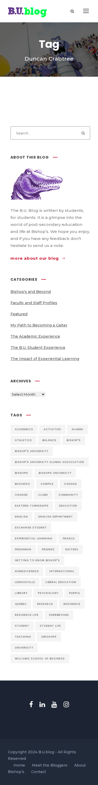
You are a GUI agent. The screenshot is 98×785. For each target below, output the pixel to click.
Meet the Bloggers (49, 765)
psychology (48, 593)
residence (72, 604)
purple (74, 593)
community (68, 495)
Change (21, 495)
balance (49, 440)
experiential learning (33, 538)
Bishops (21, 473)
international (61, 571)
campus (47, 484)
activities (52, 429)
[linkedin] (42, 704)
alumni (77, 429)
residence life (26, 615)
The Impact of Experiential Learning (44, 358)
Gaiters (71, 549)
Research (45, 604)
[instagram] (66, 704)
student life (50, 626)
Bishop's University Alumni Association (49, 462)
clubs (43, 495)
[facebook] (31, 704)
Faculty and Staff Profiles (33, 302)
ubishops (49, 637)
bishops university (55, 473)
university (24, 648)
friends (48, 549)
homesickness (27, 571)
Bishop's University (31, 451)
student (22, 626)
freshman (23, 549)
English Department (55, 517)
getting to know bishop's (37, 560)
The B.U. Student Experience (37, 347)
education (68, 506)
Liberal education (60, 582)
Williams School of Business (40, 658)
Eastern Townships (32, 506)
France (69, 538)
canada (70, 484)
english (21, 517)
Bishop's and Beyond (30, 291)
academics (24, 429)
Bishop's (74, 440)
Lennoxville (25, 582)
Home (19, 765)
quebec (21, 604)
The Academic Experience (35, 336)
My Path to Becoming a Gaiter (38, 325)
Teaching (23, 637)
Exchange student (31, 527)
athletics (23, 440)
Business (22, 484)
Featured (18, 314)
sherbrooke (59, 615)
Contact (38, 771)
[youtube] (54, 704)
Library (21, 593)
